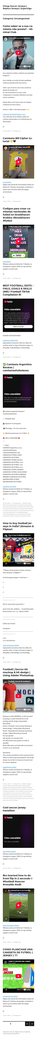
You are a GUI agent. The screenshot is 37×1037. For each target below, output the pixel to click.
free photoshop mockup (24, 789)
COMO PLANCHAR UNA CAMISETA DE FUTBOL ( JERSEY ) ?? (18, 952)
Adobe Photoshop (12, 785)
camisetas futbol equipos (10, 510)
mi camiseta (7, 182)
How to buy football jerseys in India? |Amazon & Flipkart (18, 526)
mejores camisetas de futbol (22, 516)
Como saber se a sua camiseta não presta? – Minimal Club (18, 29)
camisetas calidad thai (10, 340)
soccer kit (5, 800)
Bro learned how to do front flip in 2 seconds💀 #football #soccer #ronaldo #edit (18, 880)
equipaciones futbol (8, 516)
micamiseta (7, 261)
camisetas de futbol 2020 (25, 505)
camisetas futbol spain (9, 512)
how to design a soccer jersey (24, 791)
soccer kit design (13, 800)
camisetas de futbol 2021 (10, 507)
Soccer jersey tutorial (28, 798)
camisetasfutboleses (21, 512)
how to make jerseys (15, 794)
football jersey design (24, 785)
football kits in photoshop (10, 789)
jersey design (11, 796)
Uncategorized (16, 131)
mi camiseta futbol (9, 851)
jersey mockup (19, 796)
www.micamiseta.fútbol (11, 645)
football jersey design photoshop (12, 787)
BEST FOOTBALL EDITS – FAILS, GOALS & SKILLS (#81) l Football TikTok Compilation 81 (18, 290)
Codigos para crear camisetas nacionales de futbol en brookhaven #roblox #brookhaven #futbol (17, 214)
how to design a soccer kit (10, 793)
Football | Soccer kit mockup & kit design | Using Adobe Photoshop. (18, 672)
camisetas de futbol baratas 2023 (14, 114)
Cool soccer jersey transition (14, 809)
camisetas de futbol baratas (10, 508)
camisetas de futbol (9, 486)
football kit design (27, 787)
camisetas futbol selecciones (25, 510)
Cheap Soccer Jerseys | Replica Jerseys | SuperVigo (17, 7)
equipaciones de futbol (24, 514)
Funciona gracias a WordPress (11, 1033)
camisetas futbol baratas (25, 508)
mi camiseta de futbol (10, 996)
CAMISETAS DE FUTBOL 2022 (25, 507)
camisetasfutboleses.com (10, 514)
